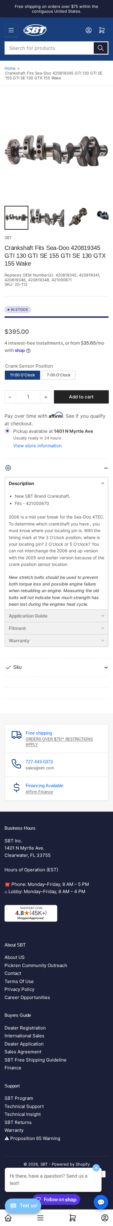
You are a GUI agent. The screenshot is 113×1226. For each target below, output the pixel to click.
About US (15, 957)
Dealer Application (24, 1044)
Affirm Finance (39, 791)
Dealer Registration (25, 1028)
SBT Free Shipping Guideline (36, 1060)
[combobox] (56, 48)
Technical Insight (23, 1114)
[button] (56, 483)
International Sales (24, 1036)
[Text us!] (23, 1210)
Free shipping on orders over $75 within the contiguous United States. (56, 9)
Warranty (14, 1130)
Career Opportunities (27, 997)
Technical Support (24, 1106)
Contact (13, 973)
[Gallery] (56, 165)
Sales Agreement (23, 1052)
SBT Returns (18, 1122)
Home (10, 68)
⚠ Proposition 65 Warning (32, 1138)
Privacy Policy (19, 989)
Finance (13, 1068)
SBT (8, 237)
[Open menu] (11, 30)
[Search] (100, 48)
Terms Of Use (19, 981)
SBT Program (19, 1098)
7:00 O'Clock (59, 374)
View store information (37, 446)
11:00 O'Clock (22, 374)
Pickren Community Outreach (36, 965)
